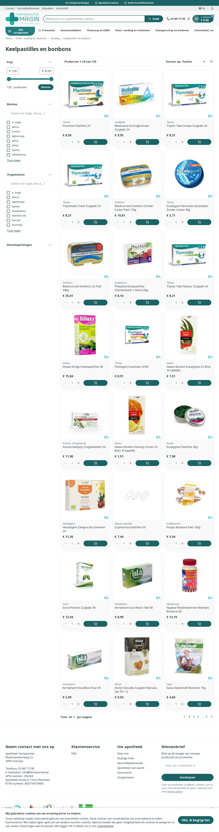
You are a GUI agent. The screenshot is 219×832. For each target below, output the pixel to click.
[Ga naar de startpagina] (22, 19)
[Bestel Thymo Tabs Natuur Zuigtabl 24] (199, 302)
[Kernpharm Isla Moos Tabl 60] (137, 575)
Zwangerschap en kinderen (172, 30)
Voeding (55, 38)
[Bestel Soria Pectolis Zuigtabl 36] (95, 624)
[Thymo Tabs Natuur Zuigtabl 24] (188, 254)
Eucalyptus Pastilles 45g (182, 447)
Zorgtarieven (125, 777)
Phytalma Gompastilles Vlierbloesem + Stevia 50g (131, 288)
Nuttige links (125, 758)
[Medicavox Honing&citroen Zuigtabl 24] (137, 94)
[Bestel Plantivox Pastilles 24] (95, 142)
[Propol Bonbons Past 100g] (188, 495)
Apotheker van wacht (130, 768)
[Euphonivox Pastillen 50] (137, 495)
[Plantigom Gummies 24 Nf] (137, 335)
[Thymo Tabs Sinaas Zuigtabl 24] (188, 94)
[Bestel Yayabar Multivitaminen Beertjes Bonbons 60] (199, 624)
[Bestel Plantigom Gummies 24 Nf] (147, 383)
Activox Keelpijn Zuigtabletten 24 (84, 447)
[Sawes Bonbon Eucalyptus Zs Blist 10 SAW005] (188, 335)
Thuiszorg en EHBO (98, 30)
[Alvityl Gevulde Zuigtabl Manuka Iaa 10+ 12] (137, 656)
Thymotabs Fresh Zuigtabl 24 (81, 206)
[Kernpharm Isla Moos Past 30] (85, 656)
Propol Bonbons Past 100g (183, 527)
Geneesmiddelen (70, 30)
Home (8, 38)
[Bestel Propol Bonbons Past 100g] (199, 543)
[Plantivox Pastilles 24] (85, 94)
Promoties (48, 30)
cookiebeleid (105, 826)
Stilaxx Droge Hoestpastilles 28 (83, 367)
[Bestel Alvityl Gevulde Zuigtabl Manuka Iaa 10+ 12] (147, 704)
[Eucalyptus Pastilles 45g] (188, 415)
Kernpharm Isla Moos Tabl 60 (134, 607)
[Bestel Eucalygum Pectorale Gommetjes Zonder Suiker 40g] (199, 222)
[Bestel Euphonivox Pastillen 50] (147, 543)
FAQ (73, 753)
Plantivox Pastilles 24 (76, 126)
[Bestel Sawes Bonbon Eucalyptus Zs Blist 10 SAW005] (199, 383)
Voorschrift (62, 8)
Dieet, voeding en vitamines (132, 30)
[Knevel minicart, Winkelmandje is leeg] (196, 19)
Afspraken (47, 8)
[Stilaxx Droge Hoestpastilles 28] (85, 335)
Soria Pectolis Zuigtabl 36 (79, 607)
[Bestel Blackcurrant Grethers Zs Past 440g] (95, 302)
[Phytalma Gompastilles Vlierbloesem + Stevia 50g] (137, 254)
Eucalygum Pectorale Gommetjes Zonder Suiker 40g (187, 208)
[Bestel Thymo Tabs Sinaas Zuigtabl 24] (199, 142)
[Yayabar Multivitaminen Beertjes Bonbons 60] (188, 575)
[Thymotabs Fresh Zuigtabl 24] (85, 174)
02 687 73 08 (26, 768)
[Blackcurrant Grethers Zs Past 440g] (85, 254)
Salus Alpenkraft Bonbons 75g (185, 688)
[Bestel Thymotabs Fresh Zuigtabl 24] (95, 222)
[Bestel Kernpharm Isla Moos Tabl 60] (147, 624)
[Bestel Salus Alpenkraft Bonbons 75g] (199, 704)
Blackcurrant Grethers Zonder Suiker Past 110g (134, 208)
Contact (10, 8)
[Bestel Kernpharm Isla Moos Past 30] (95, 704)
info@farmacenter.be (35, 772)
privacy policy (175, 791)
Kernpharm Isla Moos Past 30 (82, 688)
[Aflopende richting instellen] (211, 62)
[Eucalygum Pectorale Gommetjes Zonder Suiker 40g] (188, 174)
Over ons (123, 753)
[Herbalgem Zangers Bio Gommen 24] (85, 495)
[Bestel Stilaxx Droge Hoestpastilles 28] (95, 383)
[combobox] (94, 18)
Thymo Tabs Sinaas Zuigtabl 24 (186, 126)
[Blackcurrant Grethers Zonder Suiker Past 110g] (137, 174)
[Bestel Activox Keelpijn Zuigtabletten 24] (95, 463)
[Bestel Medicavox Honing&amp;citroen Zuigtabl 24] (147, 142)
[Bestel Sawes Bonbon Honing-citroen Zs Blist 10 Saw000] (147, 463)
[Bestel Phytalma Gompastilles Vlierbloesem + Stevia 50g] (147, 302)
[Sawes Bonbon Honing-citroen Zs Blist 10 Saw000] (137, 415)
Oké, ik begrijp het (196, 820)
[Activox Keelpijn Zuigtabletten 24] (85, 415)
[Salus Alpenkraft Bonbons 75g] (188, 656)
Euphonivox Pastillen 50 (130, 527)
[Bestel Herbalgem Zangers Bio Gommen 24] (95, 543)
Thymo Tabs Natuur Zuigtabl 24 (187, 286)
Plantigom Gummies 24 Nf (131, 367)
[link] (185, 717)
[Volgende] (211, 717)
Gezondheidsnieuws (28, 8)
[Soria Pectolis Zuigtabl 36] (85, 575)
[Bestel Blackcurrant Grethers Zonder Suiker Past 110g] (147, 222)
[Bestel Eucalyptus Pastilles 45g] (199, 463)
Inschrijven (187, 777)
